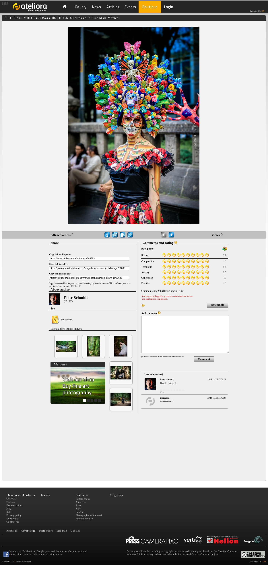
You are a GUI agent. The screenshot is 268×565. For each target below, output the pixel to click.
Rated (78, 505)
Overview (11, 499)
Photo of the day (84, 518)
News (96, 7)
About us (11, 530)
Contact (75, 530)
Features (10, 502)
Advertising (28, 530)
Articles (112, 7)
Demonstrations (14, 505)
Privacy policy (13, 515)
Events (130, 7)
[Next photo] (171, 235)
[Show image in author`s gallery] (122, 235)
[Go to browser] (130, 235)
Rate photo (217, 304)
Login (168, 7)
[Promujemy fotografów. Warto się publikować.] (155, 540)
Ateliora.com (9, 561)
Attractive (81, 502)
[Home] (30, 11)
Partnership (46, 530)
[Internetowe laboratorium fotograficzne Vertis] (195, 540)
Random (80, 512)
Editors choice (83, 499)
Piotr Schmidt (76, 297)
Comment (204, 359)
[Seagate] (256, 540)
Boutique (150, 7)
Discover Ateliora (21, 495)
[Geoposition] (115, 235)
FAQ (8, 508)
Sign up (116, 495)
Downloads (12, 518)
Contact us (12, 522)
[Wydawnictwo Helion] (225, 540)
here (165, 299)
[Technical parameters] (107, 235)
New (78, 508)
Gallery (80, 7)
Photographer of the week (89, 515)
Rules (9, 512)
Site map (62, 530)
